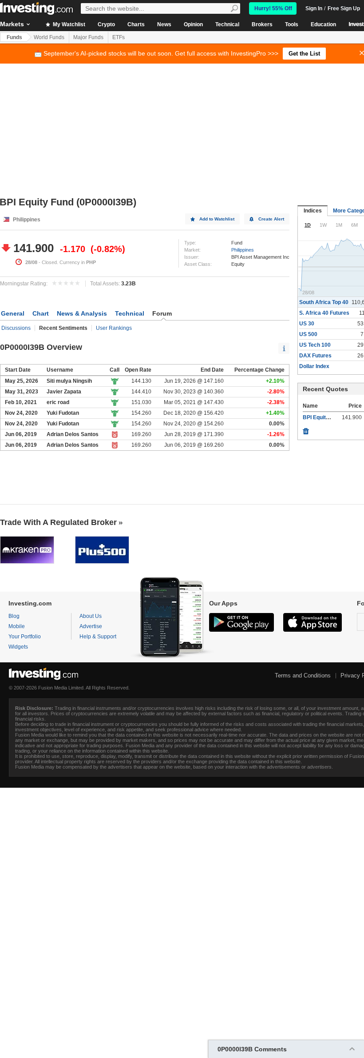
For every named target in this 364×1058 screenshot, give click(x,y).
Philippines (242, 249)
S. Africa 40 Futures (324, 313)
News (164, 24)
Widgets (18, 647)
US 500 (308, 334)
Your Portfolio (24, 636)
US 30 (306, 324)
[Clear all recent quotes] (306, 429)
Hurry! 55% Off (273, 8)
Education (323, 24)
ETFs (118, 37)
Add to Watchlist (216, 218)
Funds (14, 37)
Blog (14, 616)
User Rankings (114, 328)
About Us (90, 616)
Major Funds (88, 37)
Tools (291, 24)
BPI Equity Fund (323, 417)
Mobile (16, 626)
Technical (227, 24)
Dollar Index (314, 366)
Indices (313, 211)
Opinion (193, 24)
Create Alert (271, 218)
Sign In (313, 8)
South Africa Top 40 (323, 302)
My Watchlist (68, 24)
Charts (136, 24)
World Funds (49, 37)
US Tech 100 (315, 345)
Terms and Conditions (303, 675)
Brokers (262, 24)
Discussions (16, 328)
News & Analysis (82, 313)
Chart (40, 313)
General (12, 313)
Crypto (106, 24)
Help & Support (97, 636)
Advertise (90, 626)
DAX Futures (315, 356)
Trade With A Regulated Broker (58, 522)
